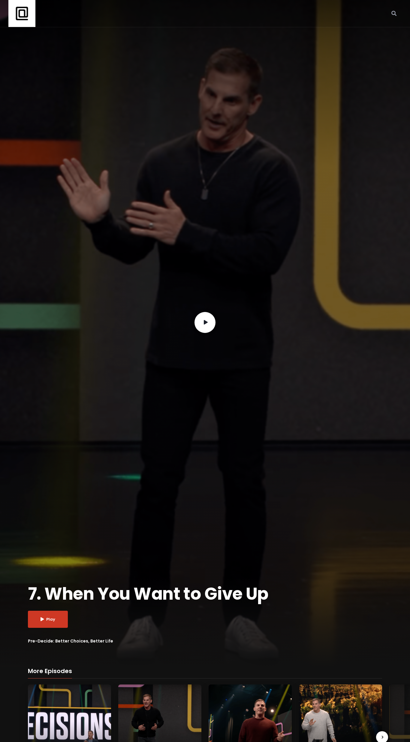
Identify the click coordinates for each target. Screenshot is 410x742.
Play (50, 619)
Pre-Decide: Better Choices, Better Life (70, 641)
